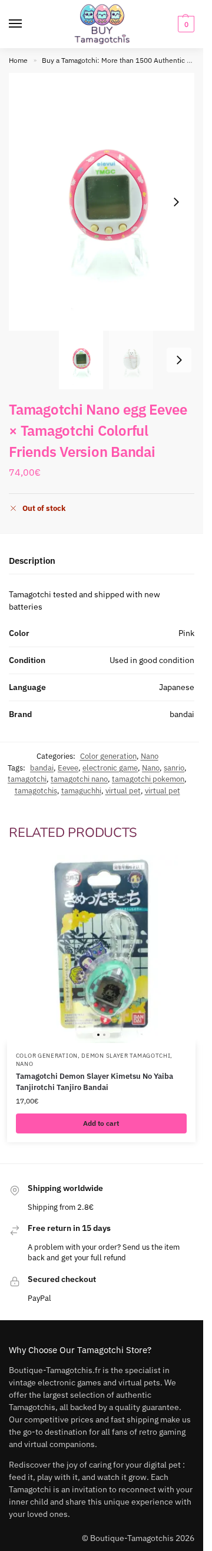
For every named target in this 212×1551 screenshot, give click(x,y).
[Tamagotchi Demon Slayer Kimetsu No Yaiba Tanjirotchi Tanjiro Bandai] (101, 949)
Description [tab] (32, 560)
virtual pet (123, 791)
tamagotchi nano (79, 779)
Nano (149, 756)
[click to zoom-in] (106, 202)
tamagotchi (27, 779)
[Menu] (26, 24)
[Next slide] (176, 202)
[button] (184, 24)
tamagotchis (36, 791)
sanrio (174, 768)
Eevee (68, 768)
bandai (42, 768)
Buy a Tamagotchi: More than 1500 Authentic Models (126, 60)
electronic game (110, 768)
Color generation (108, 756)
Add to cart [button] (101, 1123)
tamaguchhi (81, 791)
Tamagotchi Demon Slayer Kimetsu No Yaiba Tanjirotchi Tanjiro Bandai (94, 1082)
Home (18, 60)
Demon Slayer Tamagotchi (125, 1055)
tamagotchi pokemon (148, 779)
